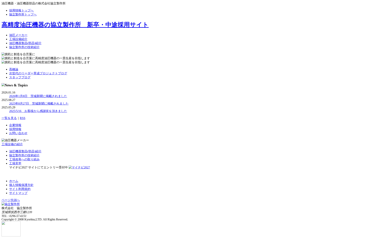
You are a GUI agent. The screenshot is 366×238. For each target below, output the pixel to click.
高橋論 (13, 69)
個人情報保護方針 (21, 185)
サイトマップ (18, 193)
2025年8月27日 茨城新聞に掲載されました (39, 103)
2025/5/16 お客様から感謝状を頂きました (38, 111)
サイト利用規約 (19, 189)
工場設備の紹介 (12, 144)
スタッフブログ (19, 77)
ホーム (13, 181)
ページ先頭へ (11, 200)
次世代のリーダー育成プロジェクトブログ (38, 73)
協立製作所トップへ (23, 14)
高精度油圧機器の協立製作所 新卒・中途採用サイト (75, 24)
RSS (22, 118)
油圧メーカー (18, 35)
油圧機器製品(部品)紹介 (25, 43)
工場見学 (15, 163)
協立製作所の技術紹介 (24, 47)
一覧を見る (9, 118)
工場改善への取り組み (24, 159)
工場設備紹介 (18, 39)
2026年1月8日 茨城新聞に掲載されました (38, 96)
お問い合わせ (18, 133)
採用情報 (15, 129)
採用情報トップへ (21, 10)
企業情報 (15, 125)
